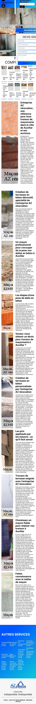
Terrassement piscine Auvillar (5, 644)
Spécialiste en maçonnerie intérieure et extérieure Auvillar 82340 (30, 652)
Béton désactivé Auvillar (13, 656)
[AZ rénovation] (15, 7)
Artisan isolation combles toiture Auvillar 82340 (4, 665)
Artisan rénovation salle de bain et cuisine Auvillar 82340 (14, 665)
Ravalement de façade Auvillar (13, 644)
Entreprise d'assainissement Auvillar (5, 656)
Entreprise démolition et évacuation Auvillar (30, 643)
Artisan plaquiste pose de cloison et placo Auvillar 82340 (21, 664)
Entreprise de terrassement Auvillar (22, 643)
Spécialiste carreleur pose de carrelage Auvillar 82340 (21, 653)
